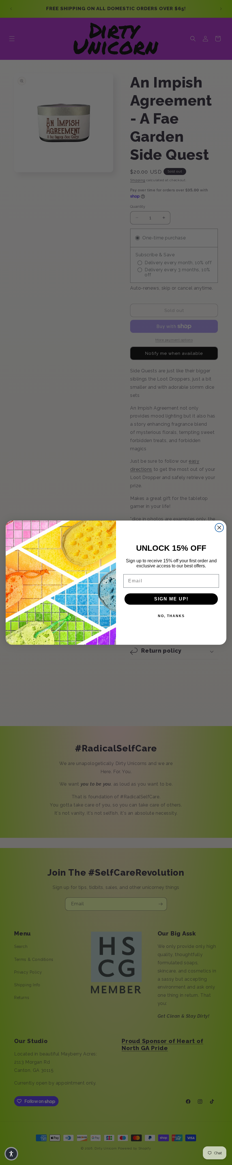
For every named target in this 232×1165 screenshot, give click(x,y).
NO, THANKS (171, 616)
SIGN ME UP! (171, 598)
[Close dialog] (219, 527)
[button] (11, 1153)
